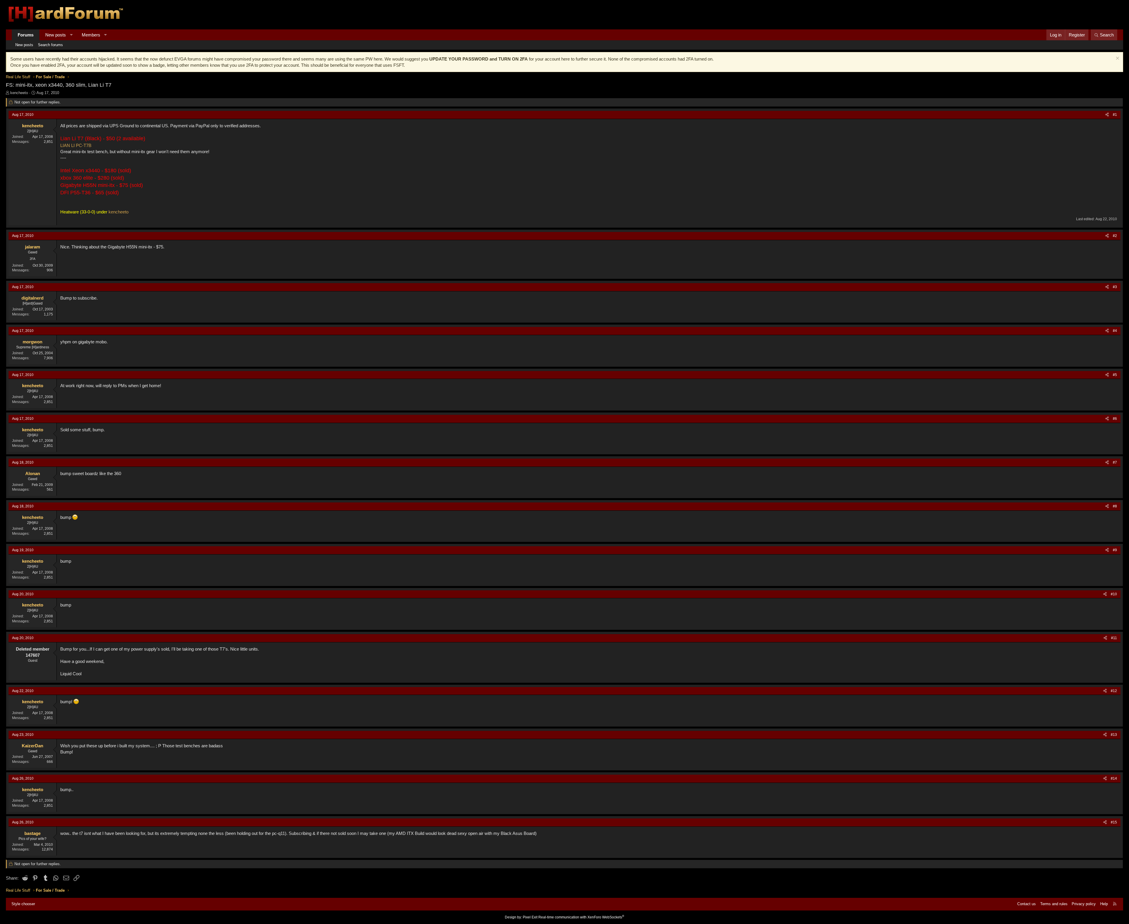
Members (91, 34)
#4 (1115, 331)
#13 (1114, 735)
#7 (1115, 462)
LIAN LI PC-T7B (75, 145)
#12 (1114, 691)
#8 (1115, 506)
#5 (1115, 375)
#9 (1115, 550)
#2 (1115, 236)
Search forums (50, 45)
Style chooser (23, 904)
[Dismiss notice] (1116, 59)
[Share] (1107, 114)
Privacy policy (1084, 904)
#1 (1115, 115)
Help (1104, 904)
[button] (71, 34)
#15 (1114, 822)
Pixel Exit (530, 917)
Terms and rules (1054, 904)
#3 (1115, 287)
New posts (55, 34)
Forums (26, 34)
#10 (1114, 594)
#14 (1114, 778)
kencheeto (19, 93)
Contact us (1026, 904)
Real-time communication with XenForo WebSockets (581, 917)
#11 (1114, 638)
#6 (1115, 419)
